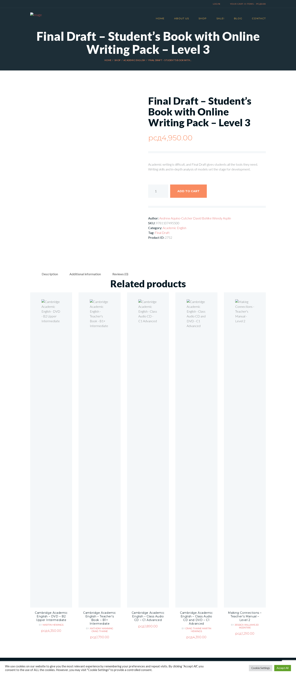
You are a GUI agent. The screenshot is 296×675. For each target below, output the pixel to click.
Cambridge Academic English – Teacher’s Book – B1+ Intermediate (99, 618)
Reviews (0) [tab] (120, 274)
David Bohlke (202, 218)
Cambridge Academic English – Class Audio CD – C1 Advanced (148, 616)
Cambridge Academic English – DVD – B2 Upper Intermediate (51, 616)
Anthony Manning (101, 628)
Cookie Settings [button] (260, 668)
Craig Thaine (100, 631)
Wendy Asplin (221, 218)
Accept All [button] (283, 668)
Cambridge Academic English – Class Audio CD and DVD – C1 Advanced (196, 618)
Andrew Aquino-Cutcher (176, 218)
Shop (117, 60)
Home (108, 60)
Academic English (134, 60)
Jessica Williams (245, 624)
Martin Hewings (53, 624)
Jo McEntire (249, 626)
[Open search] (199, 4)
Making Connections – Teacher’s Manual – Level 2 (245, 616)
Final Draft (162, 233)
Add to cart (188, 191)
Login (216, 4)
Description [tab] (50, 274)
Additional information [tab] (85, 274)
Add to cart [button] (51, 462)
